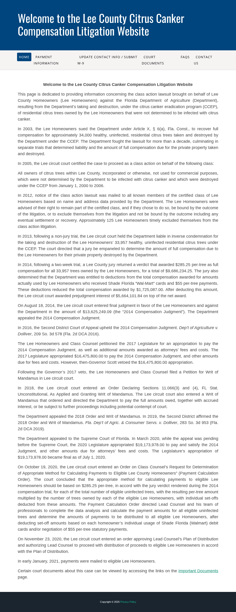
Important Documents (198, 571)
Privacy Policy (128, 601)
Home (24, 57)
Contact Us (203, 60)
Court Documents (153, 60)
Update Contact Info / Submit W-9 (107, 60)
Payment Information (46, 60)
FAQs (185, 57)
